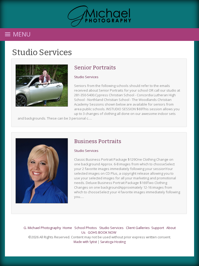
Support (157, 227)
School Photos (85, 227)
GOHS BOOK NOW (102, 232)
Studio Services (42, 52)
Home (67, 227)
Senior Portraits (95, 67)
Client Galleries (138, 227)
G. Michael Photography (42, 227)
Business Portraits (97, 141)
